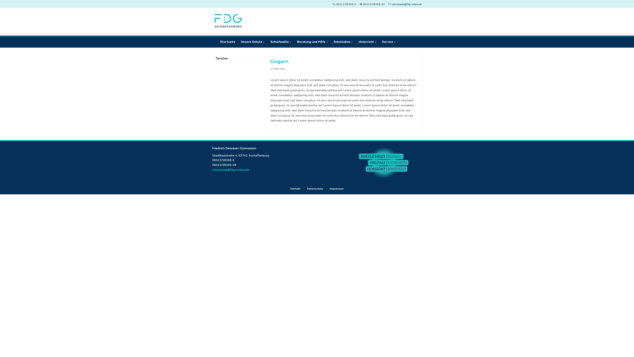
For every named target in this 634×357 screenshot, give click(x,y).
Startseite (227, 42)
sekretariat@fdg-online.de (407, 4)
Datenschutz (315, 189)
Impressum (337, 189)
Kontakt (295, 189)
